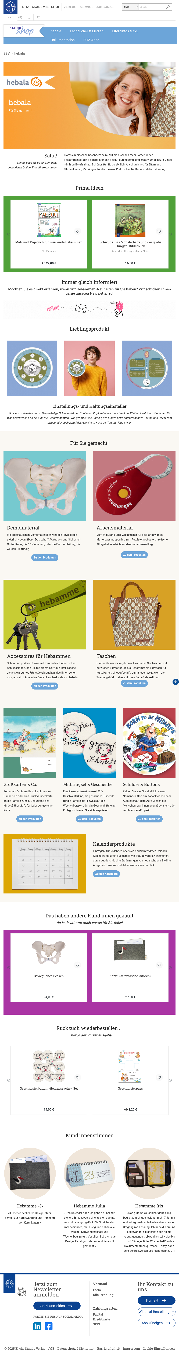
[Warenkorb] (39, 17)
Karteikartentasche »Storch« (130, 976)
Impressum (131, 1348)
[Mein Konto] (20, 17)
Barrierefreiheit (108, 1348)
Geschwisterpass (130, 1088)
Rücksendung (103, 1295)
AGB (51, 1348)
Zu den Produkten (45, 557)
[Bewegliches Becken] (48, 953)
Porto (97, 1290)
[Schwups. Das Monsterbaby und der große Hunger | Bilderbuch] (130, 220)
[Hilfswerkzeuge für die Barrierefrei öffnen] (175, 681)
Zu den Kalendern (106, 873)
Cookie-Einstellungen (159, 1348)
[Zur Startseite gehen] (10, 7)
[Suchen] (168, 6)
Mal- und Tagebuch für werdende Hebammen (48, 242)
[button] (25, 7)
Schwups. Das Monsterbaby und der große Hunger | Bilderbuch (130, 244)
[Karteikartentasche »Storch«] (130, 953)
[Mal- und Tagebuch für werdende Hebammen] (48, 220)
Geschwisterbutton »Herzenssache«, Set (49, 1088)
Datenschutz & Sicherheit (75, 1348)
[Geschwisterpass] (130, 1066)
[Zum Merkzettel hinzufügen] (77, 231)
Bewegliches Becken (49, 976)
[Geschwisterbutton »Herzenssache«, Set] (48, 1066)
